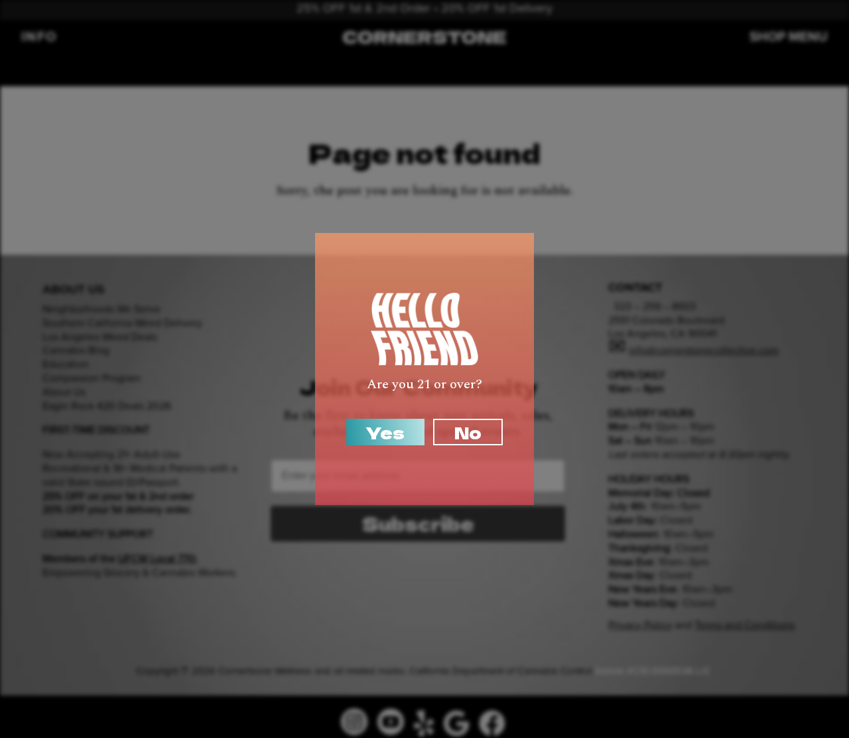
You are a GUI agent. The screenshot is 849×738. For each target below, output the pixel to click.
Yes (385, 432)
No (468, 432)
